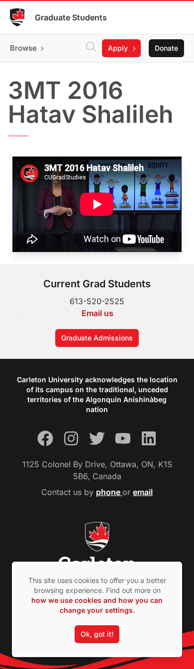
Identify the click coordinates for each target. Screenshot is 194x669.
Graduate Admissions (97, 338)
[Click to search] (91, 48)
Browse (23, 48)
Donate (166, 48)
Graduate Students (71, 17)
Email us (97, 313)
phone (109, 492)
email (143, 492)
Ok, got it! (97, 634)
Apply (118, 48)
